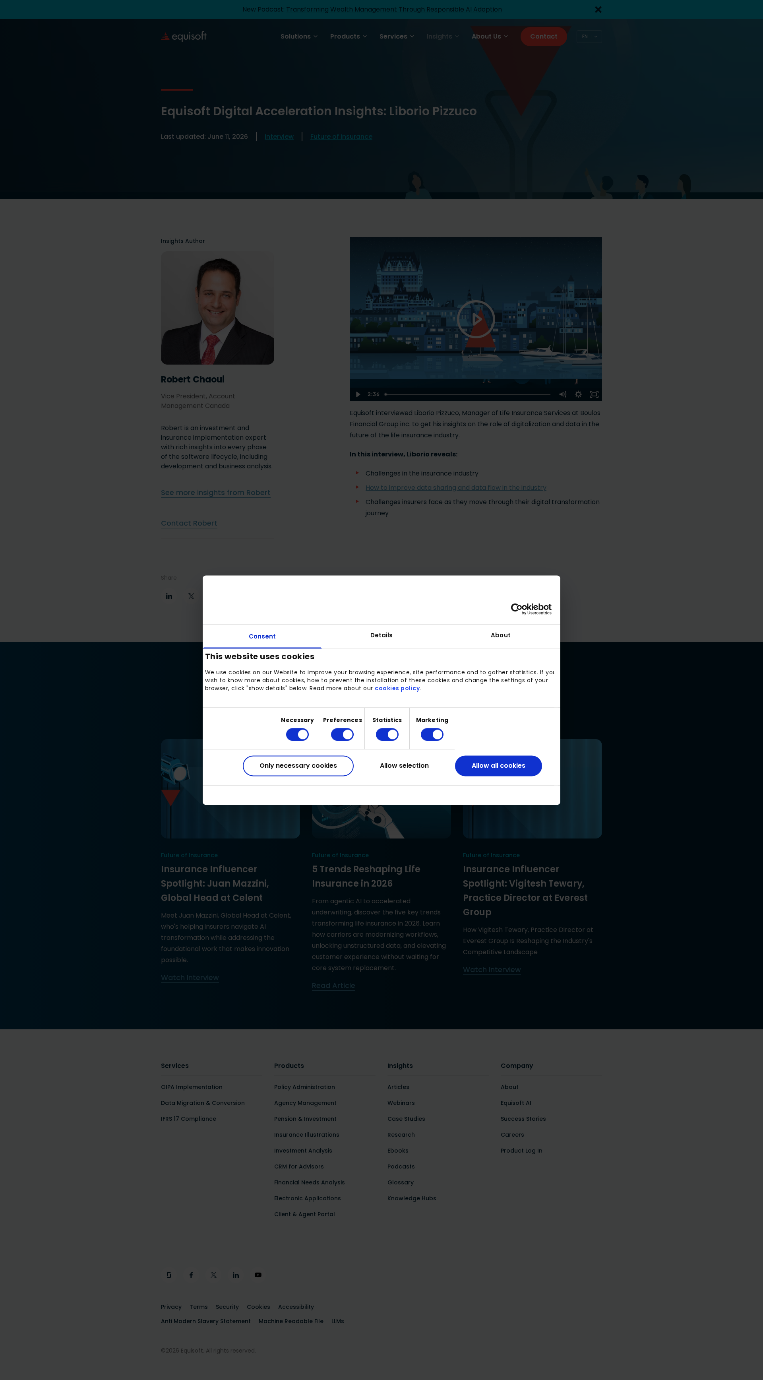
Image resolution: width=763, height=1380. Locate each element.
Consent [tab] (262, 636)
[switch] (336, 734)
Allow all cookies (498, 766)
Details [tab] (381, 635)
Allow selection (404, 766)
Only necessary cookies (298, 766)
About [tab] (501, 635)
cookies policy (397, 689)
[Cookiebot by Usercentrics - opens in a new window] (517, 609)
